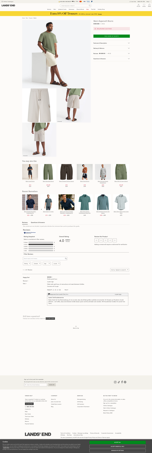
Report (66, 289)
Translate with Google (52, 286)
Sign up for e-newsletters (109, 403)
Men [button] (55, 9)
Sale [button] (87, 9)
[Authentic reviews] (30, 233)
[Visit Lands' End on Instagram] (115, 382)
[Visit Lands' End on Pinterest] (124, 382)
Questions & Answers (99, 59)
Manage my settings (117, 450)
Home (23, 18)
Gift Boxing (80, 401)
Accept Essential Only (117, 446)
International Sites (78, 435)
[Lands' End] (8, 6)
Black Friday (107, 413)
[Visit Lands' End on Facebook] (121, 382)
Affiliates (63, 435)
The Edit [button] (93, 9)
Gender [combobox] (36, 263)
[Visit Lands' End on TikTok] (118, 382)
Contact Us (27, 409)
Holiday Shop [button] (101, 9)
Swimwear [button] (71, 9)
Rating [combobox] (26, 263)
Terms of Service (102, 437)
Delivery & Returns (98, 48)
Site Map (69, 435)
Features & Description (100, 43)
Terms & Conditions (65, 433)
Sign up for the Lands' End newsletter (33, 379)
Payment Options (29, 424)
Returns (27, 421)
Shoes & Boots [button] (80, 9)
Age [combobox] (45, 263)
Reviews (25, 222)
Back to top (76, 328)
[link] (68, 240)
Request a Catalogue (108, 410)
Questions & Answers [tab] (38, 222)
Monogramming (81, 399)
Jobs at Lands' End (56, 401)
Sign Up (51, 384)
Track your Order (29, 416)
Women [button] (49, 9)
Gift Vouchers (80, 404)
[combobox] (121, 270)
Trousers (31, 18)
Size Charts (28, 414)
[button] (96, 240)
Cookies (74, 433)
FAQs (26, 411)
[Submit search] (89, 5)
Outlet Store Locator (56, 404)
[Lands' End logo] (38, 434)
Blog (52, 406)
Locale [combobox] (55, 263)
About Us (53, 399)
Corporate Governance (107, 433)
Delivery (27, 419)
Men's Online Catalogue (109, 408)
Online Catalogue (8, 1)
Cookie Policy (6, 447)
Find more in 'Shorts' (111, 36)
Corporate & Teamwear (83, 406)
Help (147, 1)
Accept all (117, 442)
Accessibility (118, 433)
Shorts (35, 18)
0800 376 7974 (141, 1)
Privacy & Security (94, 433)
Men (27, 18)
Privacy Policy (91, 437)
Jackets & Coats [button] (62, 9)
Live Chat (133, 1)
